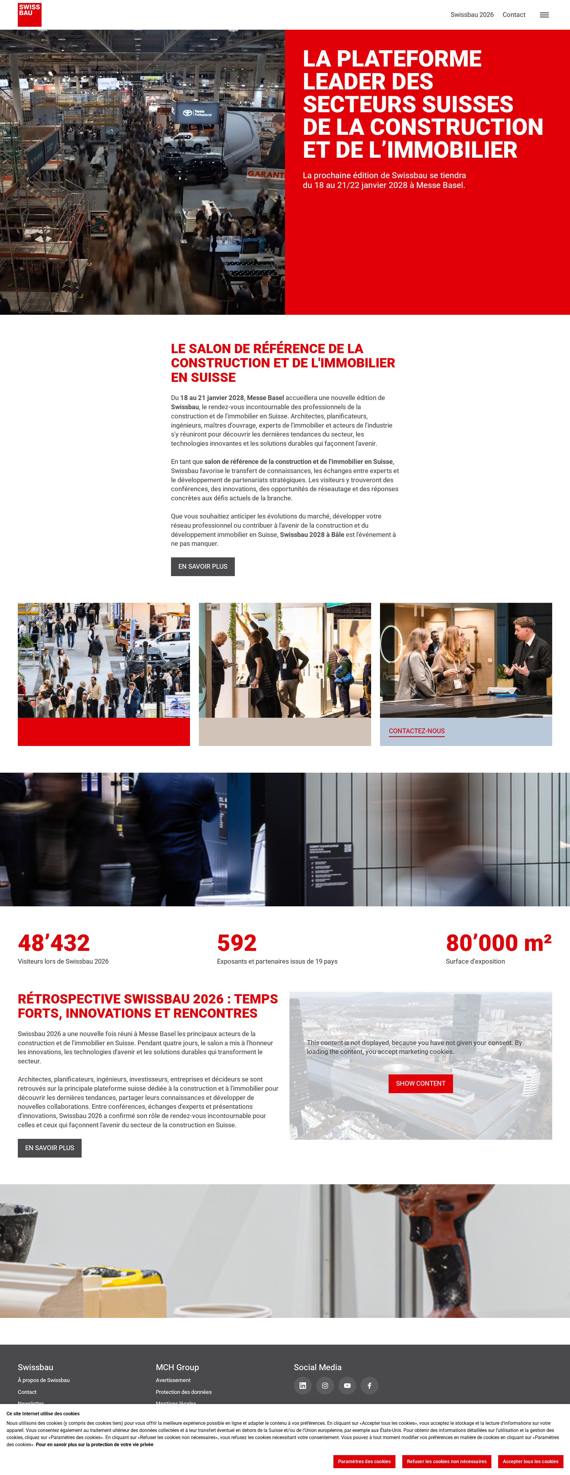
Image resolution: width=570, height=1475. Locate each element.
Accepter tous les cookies (531, 1462)
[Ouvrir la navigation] (544, 15)
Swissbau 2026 (472, 14)
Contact (514, 14)
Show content (421, 1083)
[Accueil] (30, 15)
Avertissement (173, 1380)
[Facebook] (370, 1386)
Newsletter (31, 1404)
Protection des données (184, 1392)
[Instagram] (325, 1386)
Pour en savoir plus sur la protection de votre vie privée (94, 1444)
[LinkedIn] (303, 1386)
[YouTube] (347, 1386)
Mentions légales (176, 1404)
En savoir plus (202, 566)
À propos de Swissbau (44, 1380)
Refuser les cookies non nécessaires (447, 1462)
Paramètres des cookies (364, 1462)
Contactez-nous (417, 731)
